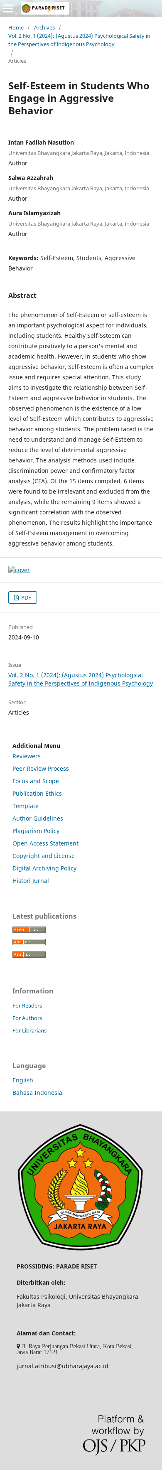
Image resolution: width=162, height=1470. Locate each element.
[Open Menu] (8, 8)
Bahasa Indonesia (37, 1092)
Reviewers (26, 756)
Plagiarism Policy (35, 831)
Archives (44, 27)
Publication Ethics (37, 793)
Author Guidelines (37, 818)
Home (16, 27)
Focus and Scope (35, 781)
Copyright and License (43, 856)
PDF (25, 597)
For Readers (27, 1005)
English (22, 1080)
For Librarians (29, 1030)
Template (25, 806)
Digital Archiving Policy (44, 868)
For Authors (27, 1018)
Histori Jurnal (30, 881)
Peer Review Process (40, 768)
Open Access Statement (45, 843)
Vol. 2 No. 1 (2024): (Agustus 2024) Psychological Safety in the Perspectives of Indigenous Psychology (79, 40)
